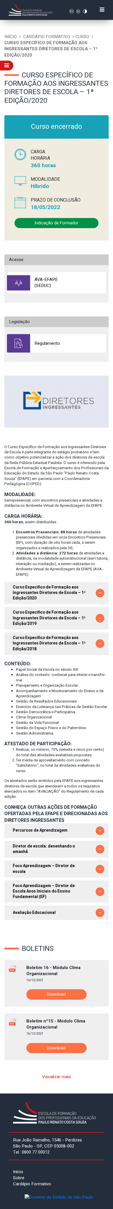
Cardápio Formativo (46, 36)
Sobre (18, 1178)
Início (10, 36)
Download (56, 994)
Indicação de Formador (56, 223)
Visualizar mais (56, 1077)
